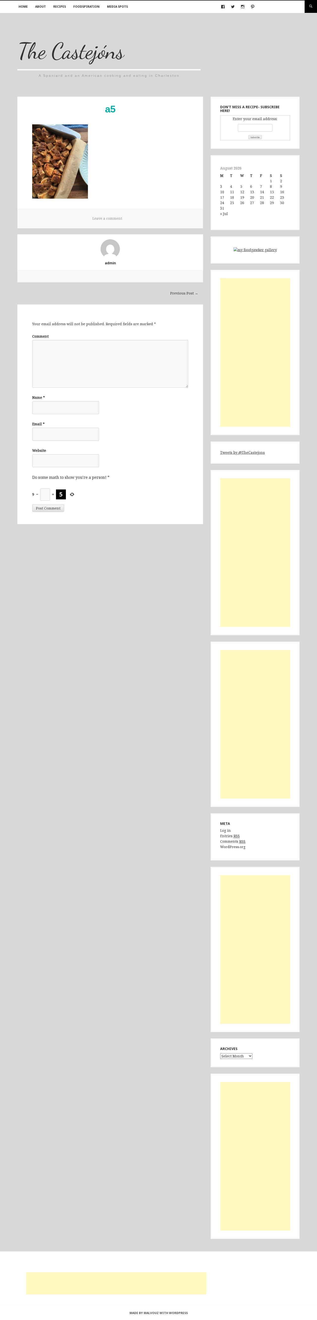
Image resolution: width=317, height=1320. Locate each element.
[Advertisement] (255, 352)
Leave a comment (107, 218)
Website (39, 450)
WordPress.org (232, 846)
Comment (40, 336)
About (40, 6)
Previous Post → (184, 293)
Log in (225, 830)
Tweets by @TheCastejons (242, 452)
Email (38, 424)
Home (23, 6)
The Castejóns (71, 50)
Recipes (59, 6)
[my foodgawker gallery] (255, 250)
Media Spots (117, 6)
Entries (230, 836)
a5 (110, 109)
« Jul (224, 213)
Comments (232, 841)
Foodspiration (86, 6)
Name (38, 397)
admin (110, 263)
